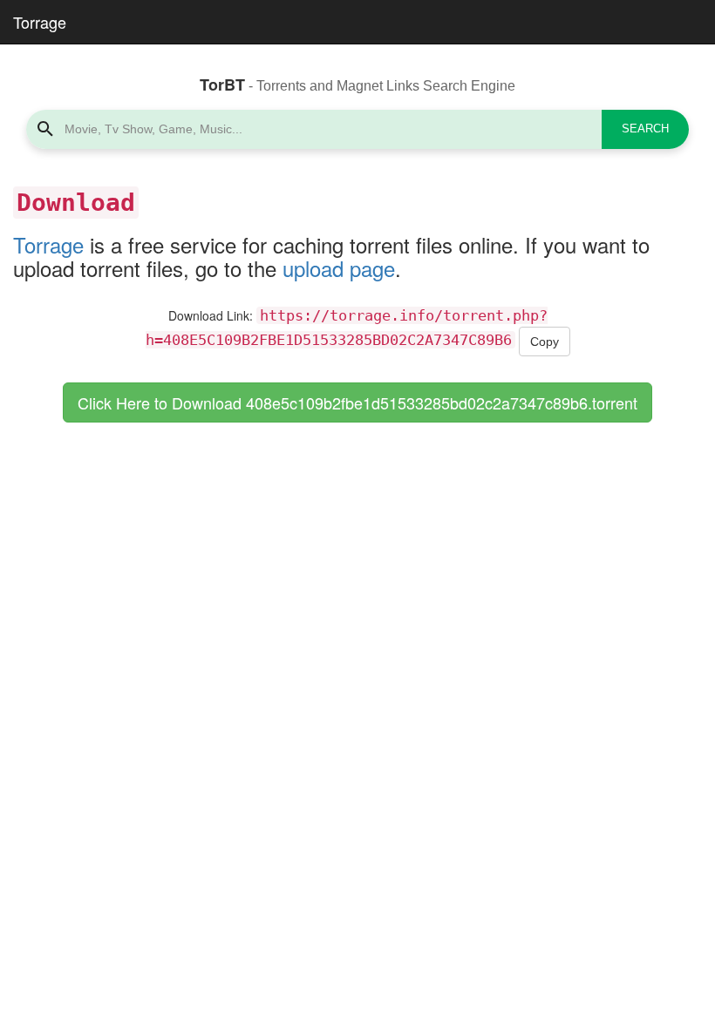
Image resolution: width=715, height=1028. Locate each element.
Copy (544, 341)
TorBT (222, 84)
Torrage (39, 21)
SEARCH (645, 128)
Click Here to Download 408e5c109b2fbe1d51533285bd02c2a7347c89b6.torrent (357, 402)
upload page (339, 268)
